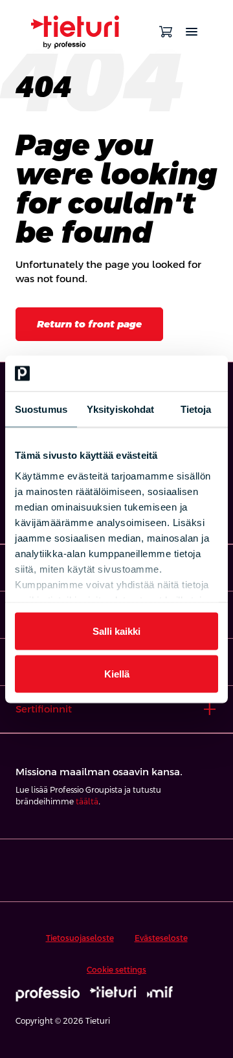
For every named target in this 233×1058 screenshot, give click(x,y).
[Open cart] (165, 31)
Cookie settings (116, 970)
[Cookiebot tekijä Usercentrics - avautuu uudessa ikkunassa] (164, 373)
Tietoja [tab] (196, 409)
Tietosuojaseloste (80, 938)
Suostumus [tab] (41, 409)
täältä (87, 801)
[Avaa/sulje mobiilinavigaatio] (191, 31)
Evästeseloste (161, 938)
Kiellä (116, 673)
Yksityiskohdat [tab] (120, 409)
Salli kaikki (116, 631)
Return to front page (89, 323)
